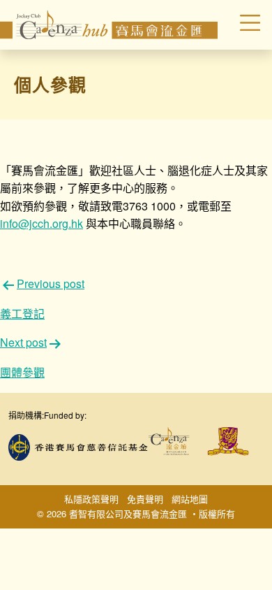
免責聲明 (145, 498)
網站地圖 (190, 498)
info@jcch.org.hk (41, 223)
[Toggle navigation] (241, 24)
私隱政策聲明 (91, 498)
